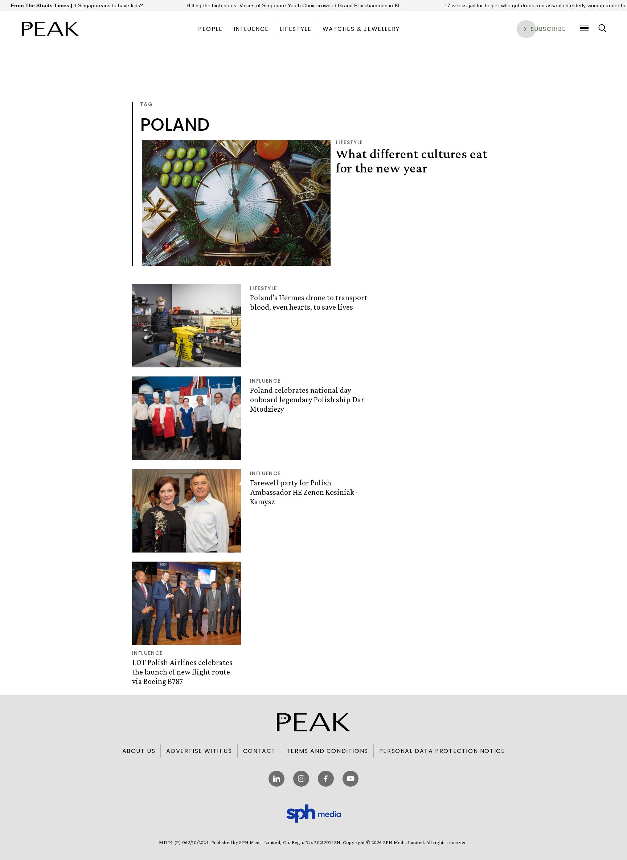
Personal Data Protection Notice (442, 751)
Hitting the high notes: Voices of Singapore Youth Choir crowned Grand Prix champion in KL (268, 5)
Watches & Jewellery (361, 29)
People (210, 29)
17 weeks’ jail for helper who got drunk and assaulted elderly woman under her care (517, 5)
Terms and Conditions (327, 751)
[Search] (602, 29)
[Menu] (584, 29)
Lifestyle (295, 29)
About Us (139, 751)
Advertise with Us (199, 751)
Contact (259, 751)
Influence (251, 29)
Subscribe (548, 29)
